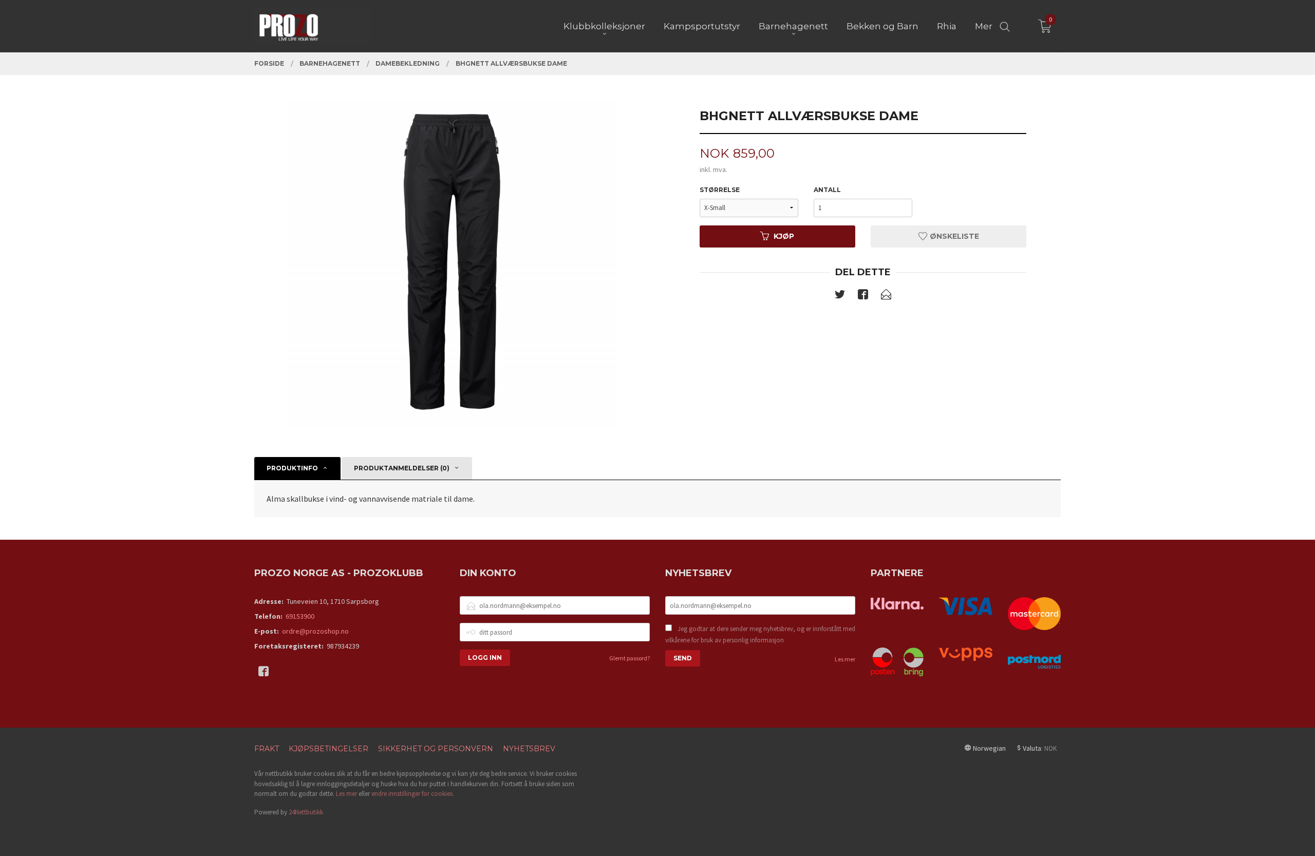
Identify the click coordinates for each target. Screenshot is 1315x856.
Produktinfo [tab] (292, 468)
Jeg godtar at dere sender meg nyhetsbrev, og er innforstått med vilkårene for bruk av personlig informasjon (760, 634)
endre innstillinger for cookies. (412, 793)
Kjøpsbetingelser (328, 748)
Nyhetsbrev (529, 748)
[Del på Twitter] (840, 296)
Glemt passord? (629, 658)
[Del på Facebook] (863, 296)
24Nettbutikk (306, 812)
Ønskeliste (953, 236)
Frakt (266, 748)
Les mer (845, 659)
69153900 (300, 616)
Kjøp (784, 236)
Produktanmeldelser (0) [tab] (401, 468)
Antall (827, 190)
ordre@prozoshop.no (315, 631)
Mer (983, 26)
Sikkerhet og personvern (435, 748)
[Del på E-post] (886, 296)
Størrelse (720, 190)
